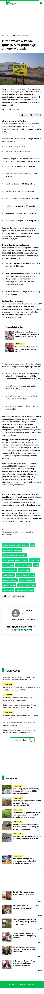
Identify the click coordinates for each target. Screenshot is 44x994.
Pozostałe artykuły (19, 740)
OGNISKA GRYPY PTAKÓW (27, 585)
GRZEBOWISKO (8, 590)
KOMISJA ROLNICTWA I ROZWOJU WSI (14, 555)
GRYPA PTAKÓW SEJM (27, 580)
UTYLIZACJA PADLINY (9, 570)
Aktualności (16, 36)
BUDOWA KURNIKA (9, 585)
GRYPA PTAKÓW (8, 575)
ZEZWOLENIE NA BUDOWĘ (24, 590)
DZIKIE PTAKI (35, 560)
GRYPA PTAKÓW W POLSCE (25, 575)
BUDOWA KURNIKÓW (9, 580)
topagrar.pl (6, 36)
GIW (32, 545)
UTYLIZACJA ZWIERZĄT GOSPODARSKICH (15, 545)
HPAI (36, 565)
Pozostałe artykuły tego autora (22, 619)
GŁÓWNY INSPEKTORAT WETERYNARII (15, 560)
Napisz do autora (22, 629)
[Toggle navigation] (3, 3)
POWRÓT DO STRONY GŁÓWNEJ (22, 984)
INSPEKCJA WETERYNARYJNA (12, 550)
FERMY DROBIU (8, 565)
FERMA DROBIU (24, 570)
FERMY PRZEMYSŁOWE (23, 565)
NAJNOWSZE (13, 670)
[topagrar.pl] (11, 3)
